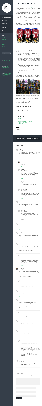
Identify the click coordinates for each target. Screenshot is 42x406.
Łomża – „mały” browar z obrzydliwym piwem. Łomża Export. (6, 71)
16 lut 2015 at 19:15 (21, 202)
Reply (19, 158)
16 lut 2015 (17, 5)
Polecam (3, 42)
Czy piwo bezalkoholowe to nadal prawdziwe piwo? (5, 67)
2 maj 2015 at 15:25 (21, 361)
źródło (25, 112)
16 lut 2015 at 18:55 (21, 150)
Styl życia (3, 46)
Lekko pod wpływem (5, 28)
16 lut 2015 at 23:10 (21, 233)
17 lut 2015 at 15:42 (21, 300)
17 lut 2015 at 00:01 (24, 170)
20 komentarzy (29, 5)
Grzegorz (20, 149)
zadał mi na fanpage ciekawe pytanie (28, 7)
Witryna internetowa (19, 393)
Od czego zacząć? (4, 20)
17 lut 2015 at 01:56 (21, 269)
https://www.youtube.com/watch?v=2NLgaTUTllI (28, 196)
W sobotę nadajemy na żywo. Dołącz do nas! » (32, 138)
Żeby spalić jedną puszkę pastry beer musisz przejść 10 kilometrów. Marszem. (6, 64)
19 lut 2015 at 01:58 (24, 190)
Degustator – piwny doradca (6, 17)
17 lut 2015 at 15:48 (26, 182)
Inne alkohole (4, 39)
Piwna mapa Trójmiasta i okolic (6, 25)
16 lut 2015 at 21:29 (24, 211)
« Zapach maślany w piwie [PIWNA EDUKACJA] (20, 138)
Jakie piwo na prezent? (5, 23)
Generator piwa (4, 27)
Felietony (3, 37)
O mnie (3, 30)
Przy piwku (3, 44)
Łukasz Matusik (23, 5)
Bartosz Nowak (21, 268)
